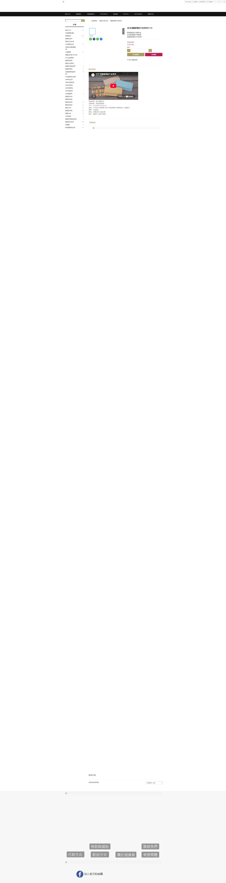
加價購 (67, 125)
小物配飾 (68, 52)
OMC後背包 (69, 91)
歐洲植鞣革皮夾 (70, 127)
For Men (125, 14)
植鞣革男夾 (68, 60)
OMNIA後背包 (69, 82)
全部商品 (94, 21)
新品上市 (67, 14)
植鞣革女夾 (68, 96)
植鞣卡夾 (68, 113)
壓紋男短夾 (68, 102)
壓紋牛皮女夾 (69, 41)
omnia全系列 (138, 14)
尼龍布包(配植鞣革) (70, 48)
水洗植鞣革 (68, 94)
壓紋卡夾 (68, 108)
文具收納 (68, 116)
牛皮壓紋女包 (69, 44)
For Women (103, 14)
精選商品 (68, 36)
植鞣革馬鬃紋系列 (71, 119)
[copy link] (101, 39)
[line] (90, 39)
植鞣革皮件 (68, 39)
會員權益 (115, 14)
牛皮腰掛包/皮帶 (70, 77)
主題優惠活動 (90, 14)
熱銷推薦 (78, 14)
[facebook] (94, 39)
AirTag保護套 (69, 58)
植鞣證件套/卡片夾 (71, 55)
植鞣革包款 (68, 99)
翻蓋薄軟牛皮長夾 (116, 21)
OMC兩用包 (69, 88)
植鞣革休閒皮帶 (70, 66)
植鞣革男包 (68, 69)
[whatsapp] (97, 39)
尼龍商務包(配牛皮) (70, 73)
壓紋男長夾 (68, 105)
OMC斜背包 (69, 85)
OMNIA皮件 (69, 79)
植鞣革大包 (151, 14)
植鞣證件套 (68, 111)
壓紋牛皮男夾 (69, 63)
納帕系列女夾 (69, 122)
